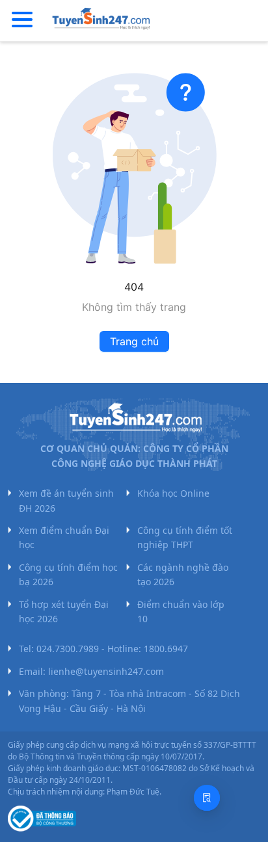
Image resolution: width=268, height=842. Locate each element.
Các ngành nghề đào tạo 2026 (182, 574)
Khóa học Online (173, 493)
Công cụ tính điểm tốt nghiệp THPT (184, 537)
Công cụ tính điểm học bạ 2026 (68, 574)
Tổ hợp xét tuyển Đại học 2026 (64, 611)
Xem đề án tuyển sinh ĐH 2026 (66, 500)
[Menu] (22, 20)
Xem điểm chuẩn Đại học (64, 537)
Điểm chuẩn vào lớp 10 (180, 611)
